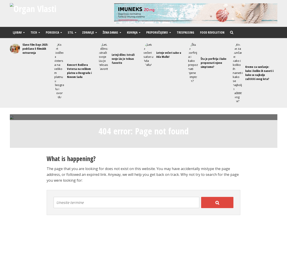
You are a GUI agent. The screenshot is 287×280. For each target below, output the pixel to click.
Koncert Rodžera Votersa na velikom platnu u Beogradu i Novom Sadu (79, 71)
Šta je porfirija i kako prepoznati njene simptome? (213, 63)
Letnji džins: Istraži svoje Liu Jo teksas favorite (123, 59)
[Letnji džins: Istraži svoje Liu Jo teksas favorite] (103, 59)
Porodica (52, 32)
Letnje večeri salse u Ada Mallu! (168, 55)
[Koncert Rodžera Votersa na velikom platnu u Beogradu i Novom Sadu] (58, 71)
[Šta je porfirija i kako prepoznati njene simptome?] (192, 63)
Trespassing (185, 32)
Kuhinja (132, 32)
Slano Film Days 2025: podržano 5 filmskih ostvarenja (35, 49)
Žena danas (110, 32)
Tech (33, 32)
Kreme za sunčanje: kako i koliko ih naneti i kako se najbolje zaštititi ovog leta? (259, 73)
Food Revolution (212, 32)
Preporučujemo (157, 32)
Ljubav (17, 32)
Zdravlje (88, 32)
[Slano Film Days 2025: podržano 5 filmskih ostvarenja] (14, 48)
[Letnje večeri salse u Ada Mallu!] (148, 55)
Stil (70, 32)
